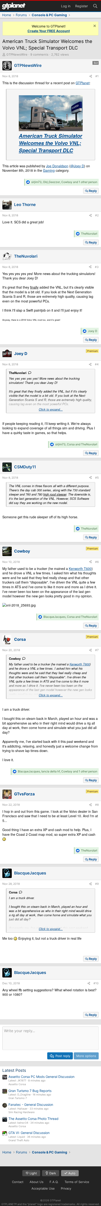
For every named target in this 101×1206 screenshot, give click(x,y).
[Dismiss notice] (94, 26)
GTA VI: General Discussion (29, 1133)
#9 (97, 883)
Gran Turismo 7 (17, 1098)
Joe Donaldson (57, 166)
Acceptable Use (43, 1188)
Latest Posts (14, 1070)
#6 (97, 562)
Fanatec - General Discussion (30, 1105)
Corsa (13, 892)
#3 (97, 267)
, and (76, 444)
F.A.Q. (54, 1182)
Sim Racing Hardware (21, 1112)
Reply (93, 191)
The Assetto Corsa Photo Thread (33, 1119)
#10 (96, 983)
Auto (71, 1173)
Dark (52, 1173)
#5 (97, 477)
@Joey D (77, 166)
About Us (36, 1182)
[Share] (91, 76)
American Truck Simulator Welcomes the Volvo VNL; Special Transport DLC (50, 143)
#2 (97, 215)
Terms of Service (77, 1182)
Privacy (66, 1188)
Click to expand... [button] (51, 409)
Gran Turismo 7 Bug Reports (29, 1091)
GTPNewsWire (16, 54)
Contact (17, 1182)
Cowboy (15, 658)
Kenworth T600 (80, 568)
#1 (97, 76)
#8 (97, 804)
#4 (97, 364)
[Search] (95, 5)
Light (33, 1173)
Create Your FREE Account (48, 31)
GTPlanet (82, 82)
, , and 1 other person (64, 182)
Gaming (49, 170)
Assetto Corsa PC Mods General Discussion (41, 1077)
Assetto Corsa (17, 1084)
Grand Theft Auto (18, 1140)
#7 (97, 650)
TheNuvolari (18, 372)
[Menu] (13, 6)
